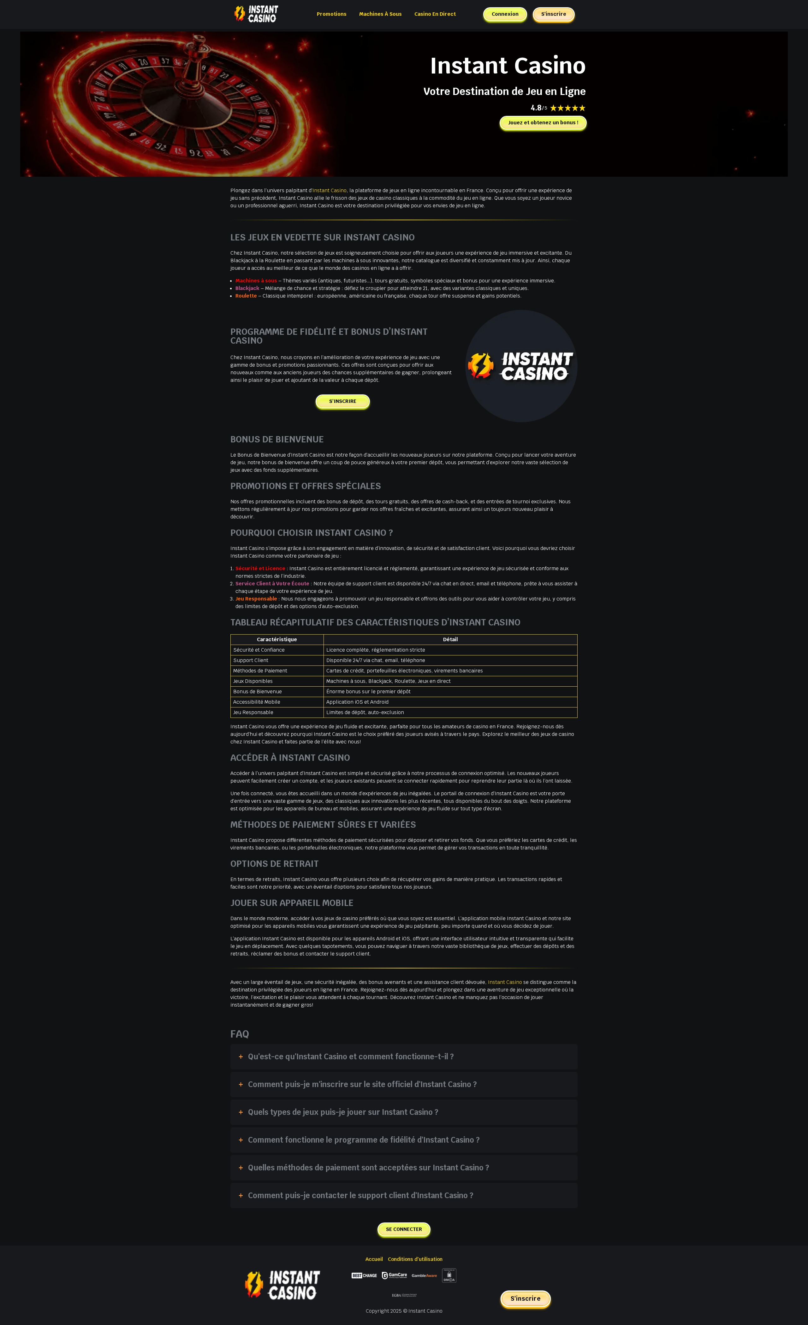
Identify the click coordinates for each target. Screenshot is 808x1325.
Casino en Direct (435, 14)
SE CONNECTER (404, 1229)
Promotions (332, 14)
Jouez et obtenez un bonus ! (543, 122)
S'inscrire (553, 14)
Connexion (505, 14)
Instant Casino (329, 190)
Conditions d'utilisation (415, 1259)
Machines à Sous (380, 14)
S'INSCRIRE (342, 401)
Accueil (374, 1259)
